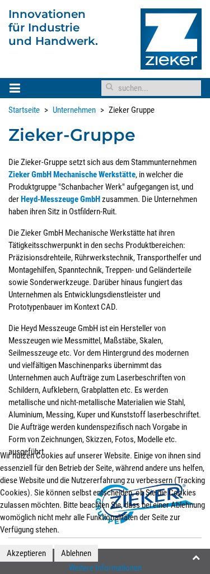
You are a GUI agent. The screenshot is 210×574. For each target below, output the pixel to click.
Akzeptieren (26, 553)
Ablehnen (76, 553)
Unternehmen (74, 110)
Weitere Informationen (105, 568)
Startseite (24, 110)
